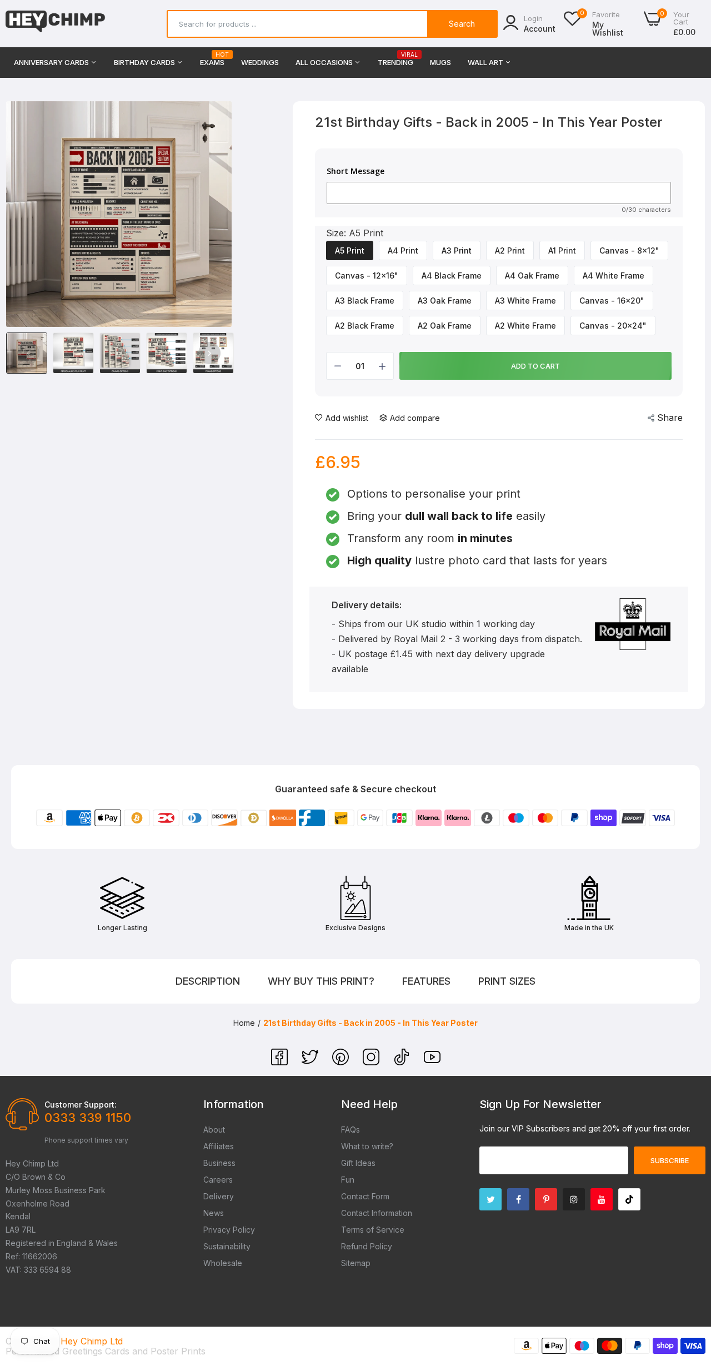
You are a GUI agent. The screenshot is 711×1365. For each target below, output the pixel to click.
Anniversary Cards (52, 62)
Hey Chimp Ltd (92, 1341)
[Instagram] (372, 1062)
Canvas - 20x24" (613, 325)
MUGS (440, 62)
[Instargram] (574, 1199)
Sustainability (227, 1246)
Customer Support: (80, 1104)
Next (209, 353)
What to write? (367, 1146)
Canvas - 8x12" (629, 250)
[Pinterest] (342, 1062)
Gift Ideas (358, 1163)
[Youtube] (601, 1199)
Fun (347, 1179)
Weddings (260, 62)
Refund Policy (366, 1246)
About (214, 1129)
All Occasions (325, 62)
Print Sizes (506, 981)
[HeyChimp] (56, 24)
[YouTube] (432, 1062)
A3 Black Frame (364, 300)
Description (208, 981)
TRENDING (395, 59)
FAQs (350, 1129)
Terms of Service (372, 1229)
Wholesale (222, 1263)
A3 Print (457, 250)
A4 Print (403, 250)
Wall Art (486, 62)
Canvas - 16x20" (611, 300)
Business (219, 1163)
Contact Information (376, 1213)
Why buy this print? (321, 981)
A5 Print (349, 250)
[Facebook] (281, 1062)
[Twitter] (311, 1062)
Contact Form (365, 1196)
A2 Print (510, 250)
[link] (689, 1284)
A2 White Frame (525, 325)
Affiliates (218, 1146)
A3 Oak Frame (445, 300)
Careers (218, 1179)
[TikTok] (403, 1062)
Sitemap (355, 1263)
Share (670, 417)
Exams (212, 59)
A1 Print (562, 250)
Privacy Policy (229, 1229)
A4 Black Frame (452, 275)
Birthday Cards (145, 62)
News (213, 1213)
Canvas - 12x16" (366, 275)
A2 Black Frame (364, 325)
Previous (28, 353)
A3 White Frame (525, 300)
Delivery (218, 1196)
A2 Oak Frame (445, 325)
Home (244, 1023)
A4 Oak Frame (532, 275)
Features (426, 981)
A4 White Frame (613, 275)
